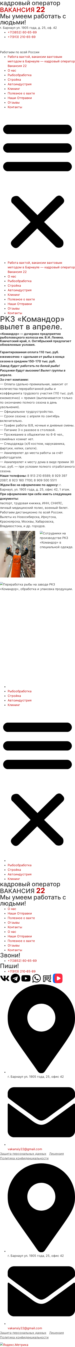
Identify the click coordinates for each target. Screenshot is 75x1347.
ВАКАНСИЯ (22, 10)
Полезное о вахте (21, 93)
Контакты (15, 107)
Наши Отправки (20, 98)
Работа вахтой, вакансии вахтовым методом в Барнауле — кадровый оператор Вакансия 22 (41, 61)
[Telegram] (15, 978)
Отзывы (14, 102)
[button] (37, 184)
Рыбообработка (20, 75)
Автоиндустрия (20, 84)
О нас (12, 70)
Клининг (14, 89)
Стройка (14, 79)
